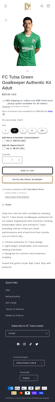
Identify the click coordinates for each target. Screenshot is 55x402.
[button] (6, 6)
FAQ (8, 290)
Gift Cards (11, 302)
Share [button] (8, 204)
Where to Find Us (15, 315)
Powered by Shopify (40, 398)
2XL (42, 130)
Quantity (6, 154)
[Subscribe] (46, 333)
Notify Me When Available (27, 179)
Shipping (6, 107)
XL (32, 130)
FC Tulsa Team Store (22, 398)
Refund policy (13, 296)
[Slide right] (34, 71)
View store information (17, 197)
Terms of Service (15, 309)
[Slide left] (21, 71)
